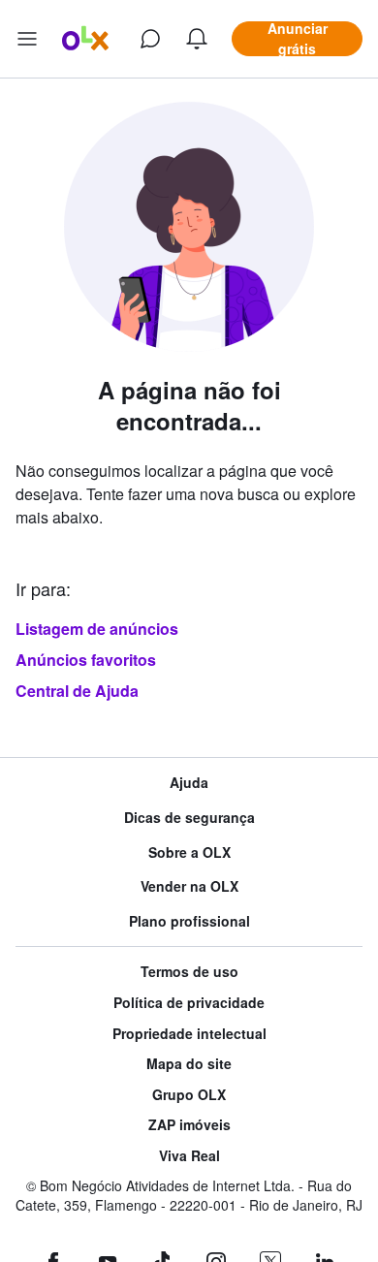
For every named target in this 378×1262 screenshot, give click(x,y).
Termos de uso (189, 971)
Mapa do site (189, 1064)
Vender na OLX (189, 886)
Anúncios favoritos (86, 659)
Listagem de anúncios (97, 628)
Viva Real (189, 1156)
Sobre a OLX (189, 852)
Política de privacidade (189, 1003)
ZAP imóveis (189, 1125)
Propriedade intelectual (189, 1034)
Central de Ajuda (77, 690)
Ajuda (189, 782)
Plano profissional (189, 921)
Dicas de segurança (189, 817)
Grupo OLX (189, 1095)
